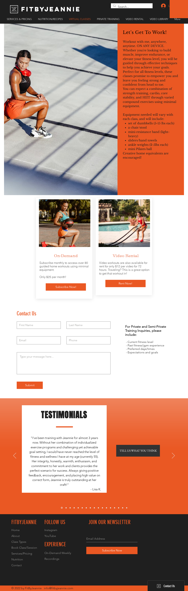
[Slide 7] (86, 507)
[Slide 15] (118, 507)
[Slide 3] (70, 507)
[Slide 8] (90, 507)
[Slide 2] (66, 507)
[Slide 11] (102, 507)
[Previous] (14, 456)
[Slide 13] (110, 507)
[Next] (173, 456)
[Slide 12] (106, 507)
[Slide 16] (122, 507)
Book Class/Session (24, 547)
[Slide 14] (114, 507)
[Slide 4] (74, 507)
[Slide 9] (94, 507)
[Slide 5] (78, 507)
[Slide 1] (62, 508)
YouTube (50, 536)
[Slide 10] (98, 507)
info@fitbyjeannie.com (58, 588)
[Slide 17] (126, 507)
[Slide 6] (82, 507)
